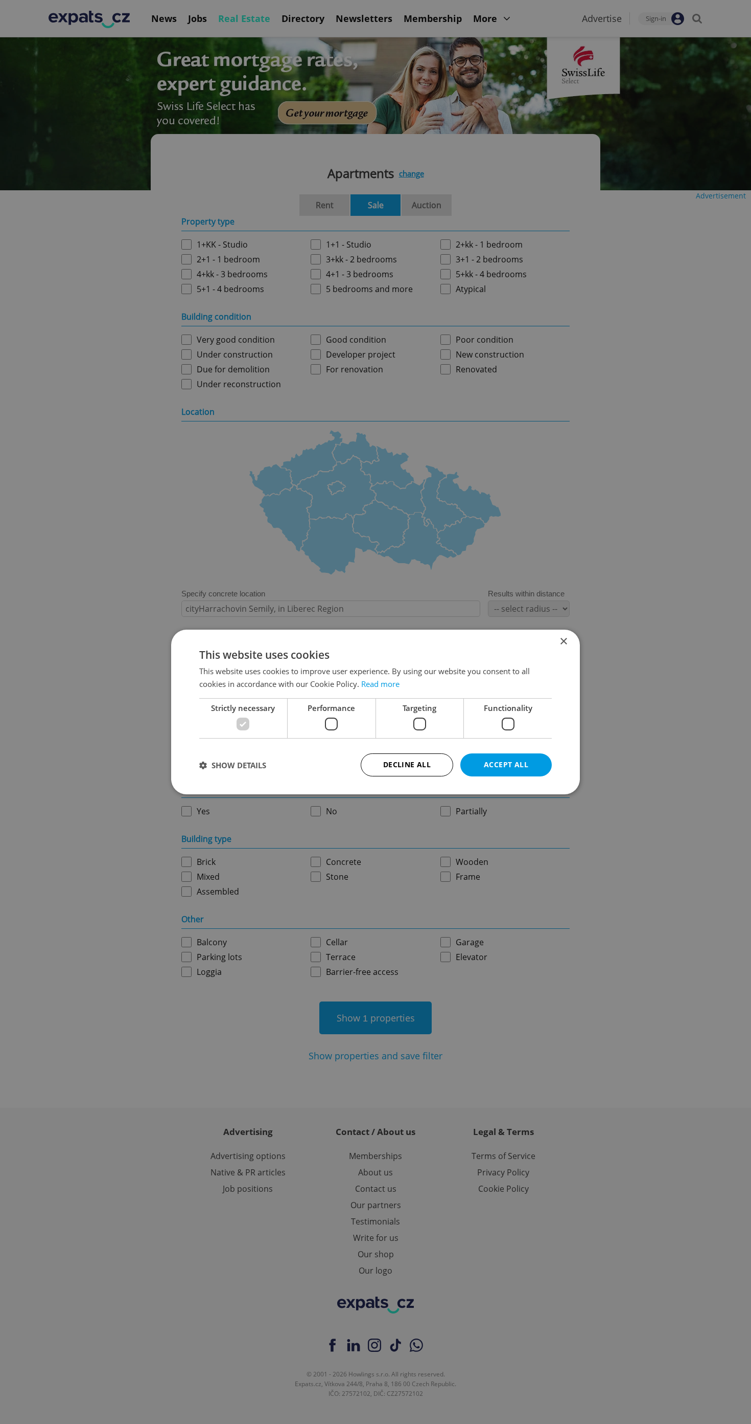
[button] (232, 765)
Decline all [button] (407, 764)
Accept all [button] (506, 764)
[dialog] (375, 712)
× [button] (563, 642)
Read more (380, 684)
